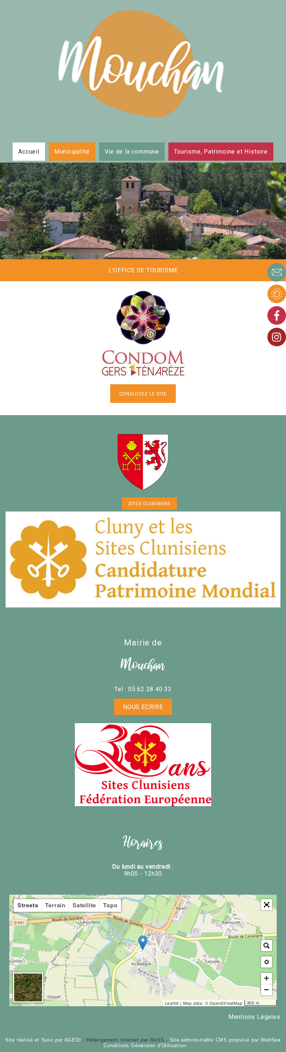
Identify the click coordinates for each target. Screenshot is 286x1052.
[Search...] (266, 945)
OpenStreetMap (226, 1003)
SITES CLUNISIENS (149, 503)
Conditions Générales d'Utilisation (145, 1045)
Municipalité (72, 151)
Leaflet (172, 1003)
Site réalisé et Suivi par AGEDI (43, 1040)
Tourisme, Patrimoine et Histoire (221, 151)
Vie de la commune (132, 151)
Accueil (28, 151)
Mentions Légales (254, 1016)
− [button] (266, 989)
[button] (266, 904)
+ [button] (266, 978)
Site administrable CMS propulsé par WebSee (225, 1040)
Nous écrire (143, 707)
